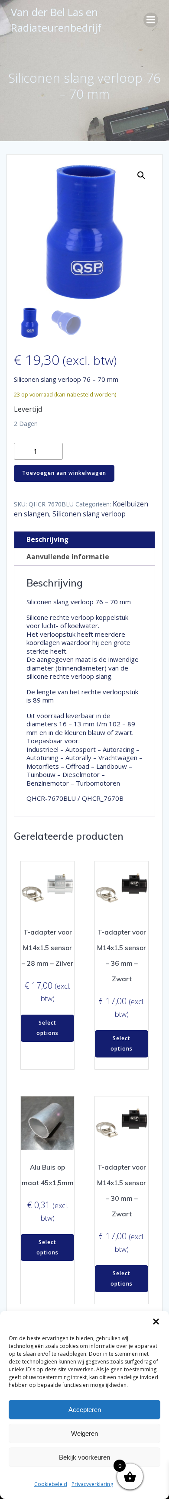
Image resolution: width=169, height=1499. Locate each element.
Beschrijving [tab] (47, 539)
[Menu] (150, 20)
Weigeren (84, 1433)
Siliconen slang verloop (89, 514)
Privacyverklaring (92, 1484)
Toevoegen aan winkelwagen (64, 473)
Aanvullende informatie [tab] (67, 556)
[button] (156, 1321)
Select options (47, 1028)
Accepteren (84, 1409)
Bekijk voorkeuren (84, 1457)
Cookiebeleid (50, 1484)
